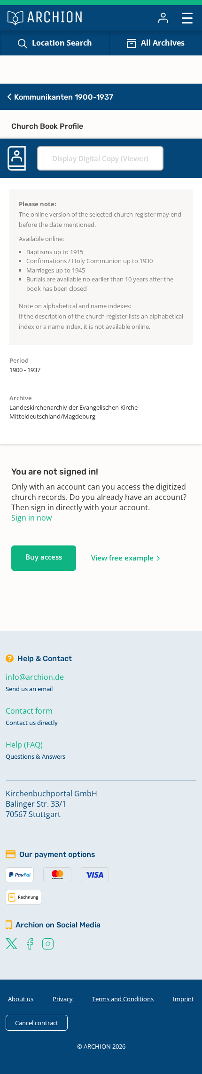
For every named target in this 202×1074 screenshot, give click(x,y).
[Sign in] (163, 18)
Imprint (183, 999)
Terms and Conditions (123, 999)
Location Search (62, 43)
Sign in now (31, 518)
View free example (122, 557)
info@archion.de (35, 677)
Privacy (63, 999)
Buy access (43, 556)
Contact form (29, 711)
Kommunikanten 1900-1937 (62, 97)
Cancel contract (36, 1023)
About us (20, 999)
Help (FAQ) (24, 744)
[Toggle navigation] (187, 17)
